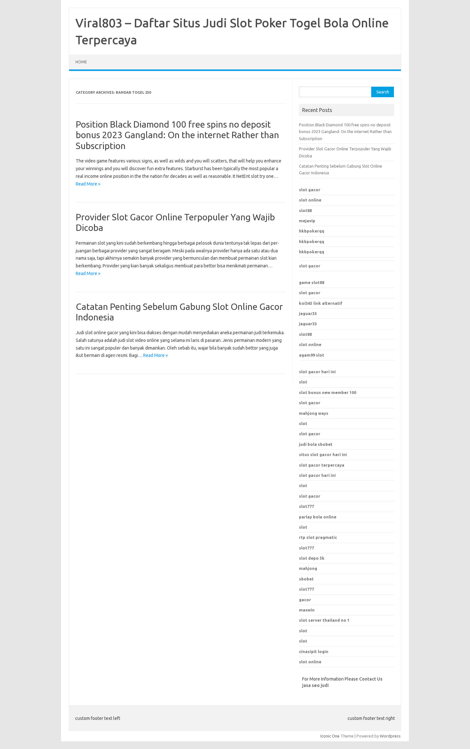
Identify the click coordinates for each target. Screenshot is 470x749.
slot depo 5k (312, 558)
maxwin (307, 610)
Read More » (88, 183)
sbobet (306, 579)
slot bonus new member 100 (327, 392)
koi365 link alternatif (320, 303)
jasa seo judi (315, 685)
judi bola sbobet (316, 444)
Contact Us (370, 679)
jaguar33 (308, 313)
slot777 (306, 548)
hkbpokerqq (311, 231)
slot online (310, 200)
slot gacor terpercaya (321, 465)
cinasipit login (313, 651)
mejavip (307, 220)
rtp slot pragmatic (318, 537)
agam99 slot (311, 355)
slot (303, 382)
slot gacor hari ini (317, 371)
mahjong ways (313, 413)
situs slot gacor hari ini (323, 454)
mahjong (308, 568)
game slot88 (311, 282)
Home (81, 62)
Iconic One (330, 736)
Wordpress (390, 736)
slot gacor (309, 189)
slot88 (305, 210)
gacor (305, 599)
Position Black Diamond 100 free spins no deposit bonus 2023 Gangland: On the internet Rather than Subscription (177, 135)
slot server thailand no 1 (324, 620)
